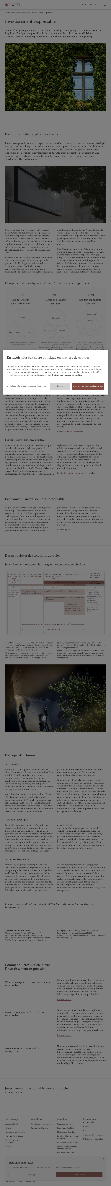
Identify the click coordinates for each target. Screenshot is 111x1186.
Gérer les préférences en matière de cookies (26, 386)
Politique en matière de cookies (67, 375)
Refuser (59, 386)
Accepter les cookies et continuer (88, 386)
